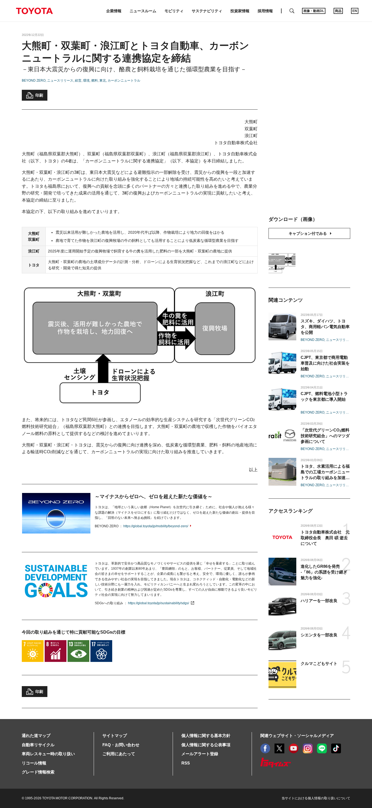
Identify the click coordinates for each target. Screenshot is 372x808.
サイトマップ (114, 735)
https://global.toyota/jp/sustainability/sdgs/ (158, 603)
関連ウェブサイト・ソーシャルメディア (297, 735)
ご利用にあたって (118, 753)
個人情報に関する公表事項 (205, 744)
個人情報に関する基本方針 (205, 735)
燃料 (94, 80)
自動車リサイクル (38, 744)
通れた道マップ (36, 735)
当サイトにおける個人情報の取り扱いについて (316, 798)
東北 (102, 80)
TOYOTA (34, 11)
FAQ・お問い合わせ (120, 744)
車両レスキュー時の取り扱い (48, 753)
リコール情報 (34, 763)
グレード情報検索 (38, 772)
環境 (86, 80)
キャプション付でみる (308, 233)
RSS (185, 763)
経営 (78, 80)
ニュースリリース (60, 80)
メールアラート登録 (199, 753)
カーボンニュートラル (124, 80)
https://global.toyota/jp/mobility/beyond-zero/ (155, 526)
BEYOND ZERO (33, 80)
